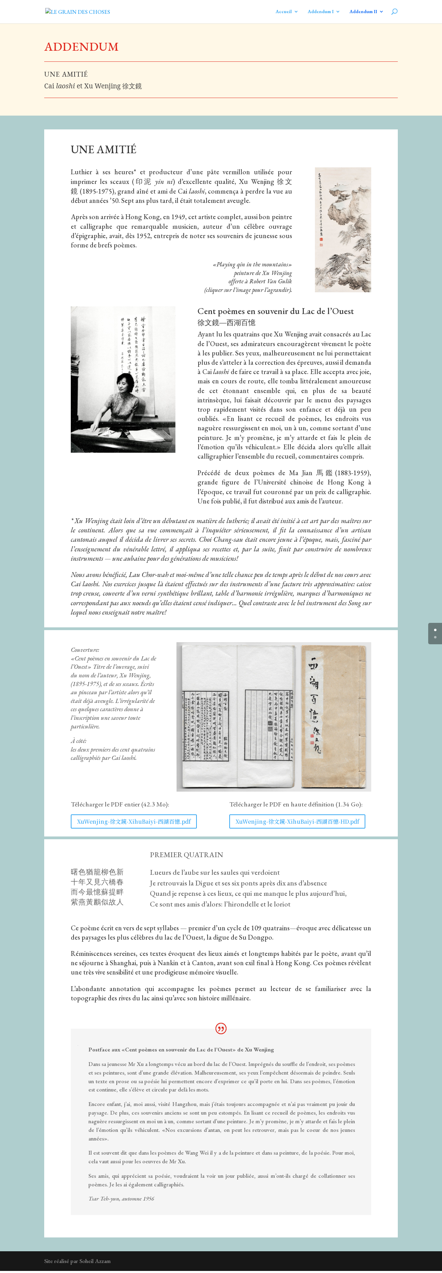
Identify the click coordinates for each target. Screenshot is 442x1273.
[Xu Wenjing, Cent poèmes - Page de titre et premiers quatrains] (273, 789)
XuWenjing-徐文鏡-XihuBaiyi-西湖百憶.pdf (134, 821)
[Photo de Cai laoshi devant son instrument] (123, 450)
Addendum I (321, 11)
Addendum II (363, 11)
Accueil (284, 11)
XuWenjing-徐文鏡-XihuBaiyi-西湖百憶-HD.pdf (297, 821)
